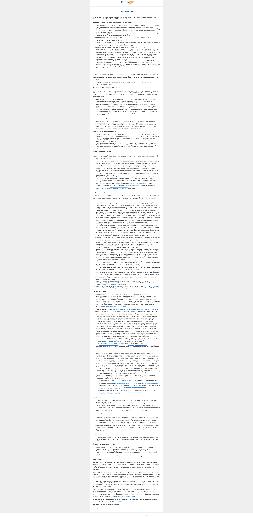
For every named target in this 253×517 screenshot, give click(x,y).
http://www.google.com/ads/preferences (147, 287)
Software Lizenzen (137, 515)
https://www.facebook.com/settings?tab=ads (113, 343)
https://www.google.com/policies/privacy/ (121, 383)
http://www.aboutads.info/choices (119, 187)
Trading (145, 515)
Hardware (130, 515)
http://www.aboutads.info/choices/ (108, 345)
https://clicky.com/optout (128, 496)
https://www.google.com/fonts (126, 380)
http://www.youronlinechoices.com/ (137, 345)
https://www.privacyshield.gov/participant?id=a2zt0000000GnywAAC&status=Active (135, 309)
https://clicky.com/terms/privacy (113, 501)
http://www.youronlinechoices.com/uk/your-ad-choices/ (111, 188)
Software (125, 515)
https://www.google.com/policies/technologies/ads (118, 282)
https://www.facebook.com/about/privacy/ (134, 335)
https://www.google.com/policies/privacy (110, 284)
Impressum (112, 515)
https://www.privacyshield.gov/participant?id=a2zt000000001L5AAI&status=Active (135, 203)
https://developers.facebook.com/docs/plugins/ (113, 306)
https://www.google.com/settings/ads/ (148, 383)
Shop (149, 515)
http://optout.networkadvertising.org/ (132, 185)
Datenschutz (119, 515)
